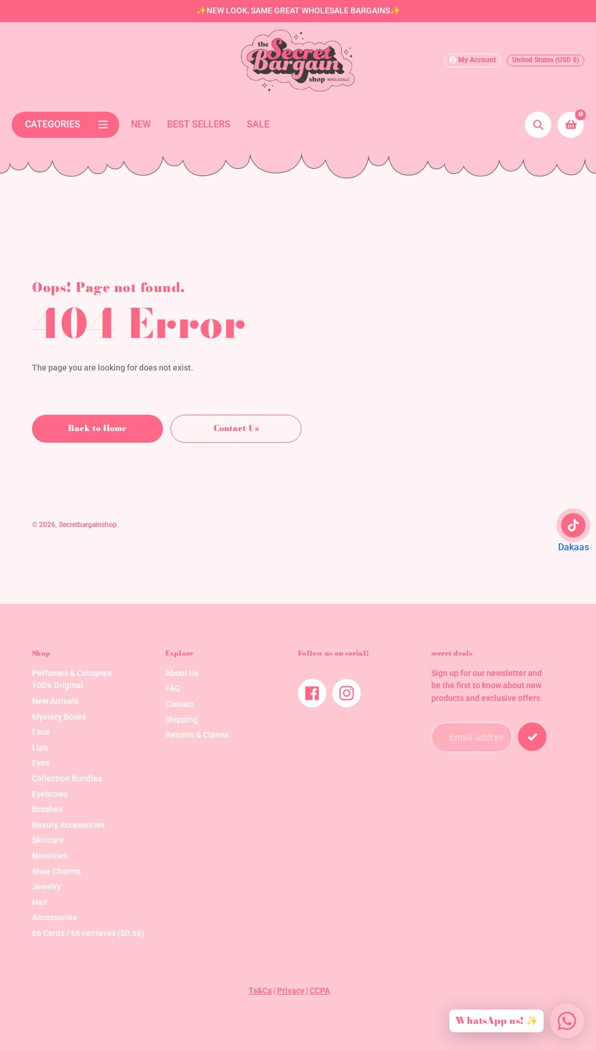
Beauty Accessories (68, 825)
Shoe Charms (56, 872)
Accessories (54, 918)
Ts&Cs (260, 991)
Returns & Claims (197, 735)
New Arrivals (55, 701)
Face (41, 732)
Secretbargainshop (88, 525)
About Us (181, 673)
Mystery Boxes (59, 717)
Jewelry (46, 887)
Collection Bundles (67, 779)
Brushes (47, 809)
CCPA (320, 991)
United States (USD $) (545, 60)
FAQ (172, 688)
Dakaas (573, 547)
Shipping (181, 720)
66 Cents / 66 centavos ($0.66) (88, 933)
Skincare (48, 840)
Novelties (50, 856)
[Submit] (532, 736)
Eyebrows (50, 794)
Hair (40, 902)
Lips (40, 748)
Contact (179, 704)
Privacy (290, 991)
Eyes (40, 763)
